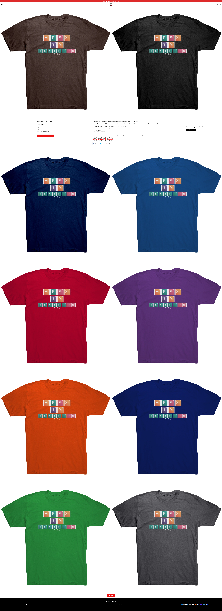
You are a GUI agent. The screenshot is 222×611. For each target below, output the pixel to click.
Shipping (38, 131)
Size (38, 127)
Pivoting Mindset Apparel (108, 604)
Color (39, 124)
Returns (114, 601)
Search (108, 601)
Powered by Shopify (118, 604)
